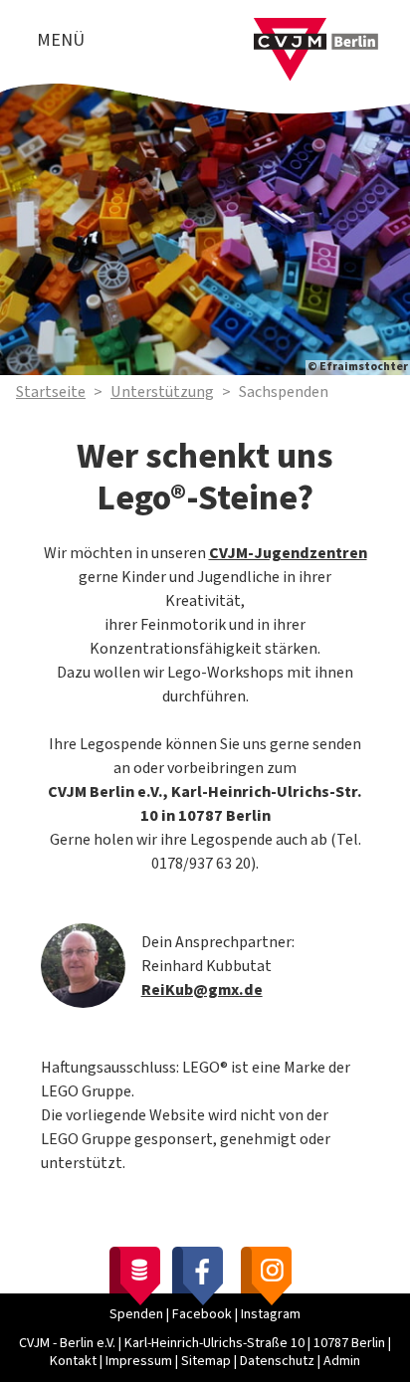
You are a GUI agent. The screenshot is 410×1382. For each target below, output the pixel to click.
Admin (341, 1361)
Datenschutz (277, 1361)
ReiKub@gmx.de (202, 990)
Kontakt (73, 1361)
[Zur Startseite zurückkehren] (316, 29)
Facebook (202, 1314)
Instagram (271, 1314)
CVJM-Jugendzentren (288, 553)
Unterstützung (162, 392)
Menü (61, 40)
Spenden (136, 1314)
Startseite (51, 392)
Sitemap (206, 1361)
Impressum (138, 1361)
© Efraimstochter (358, 366)
